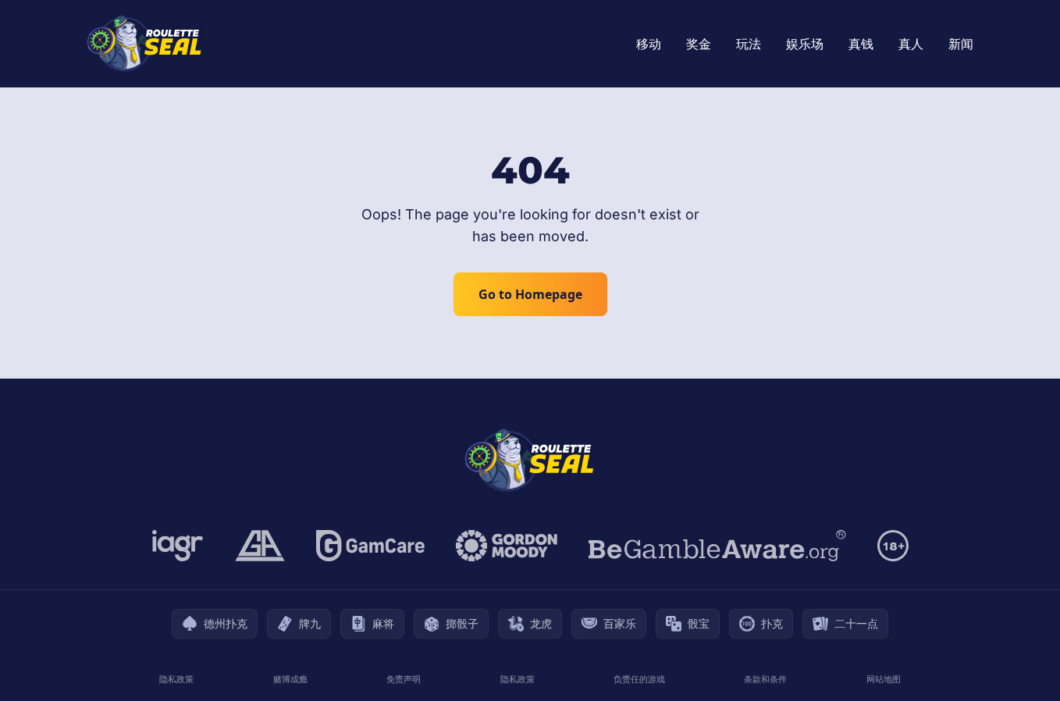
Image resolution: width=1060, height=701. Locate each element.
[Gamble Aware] (717, 545)
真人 (910, 43)
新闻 (960, 43)
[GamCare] (370, 545)
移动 (648, 43)
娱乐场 (804, 43)
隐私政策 (176, 679)
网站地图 (883, 679)
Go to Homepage (530, 294)
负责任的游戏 (639, 679)
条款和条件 (765, 679)
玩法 (748, 43)
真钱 (860, 43)
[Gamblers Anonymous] (260, 545)
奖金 (698, 43)
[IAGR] (178, 545)
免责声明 (403, 679)
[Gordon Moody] (506, 545)
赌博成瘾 (290, 679)
